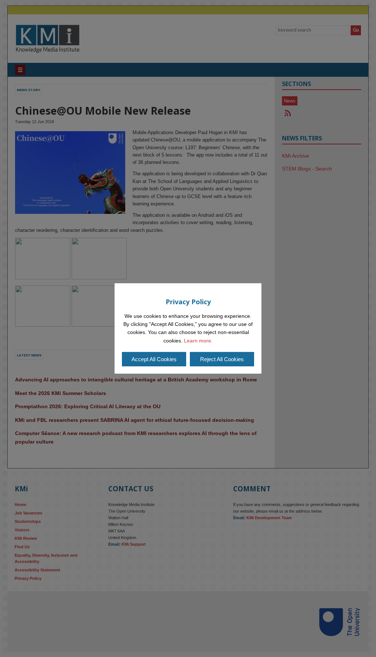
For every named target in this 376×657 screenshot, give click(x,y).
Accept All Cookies (154, 359)
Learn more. (198, 341)
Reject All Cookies (222, 359)
